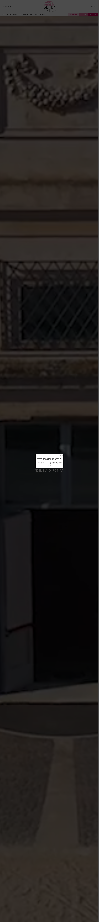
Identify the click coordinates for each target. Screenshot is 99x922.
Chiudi (61, 455)
